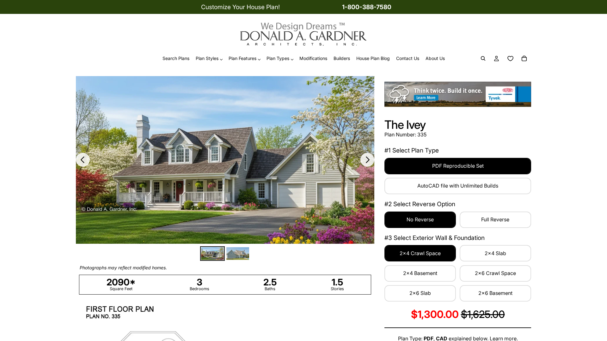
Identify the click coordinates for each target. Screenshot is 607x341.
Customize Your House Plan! (240, 7)
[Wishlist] (510, 59)
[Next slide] (367, 160)
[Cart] (524, 59)
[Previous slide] (83, 160)
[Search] (483, 59)
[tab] (212, 253)
